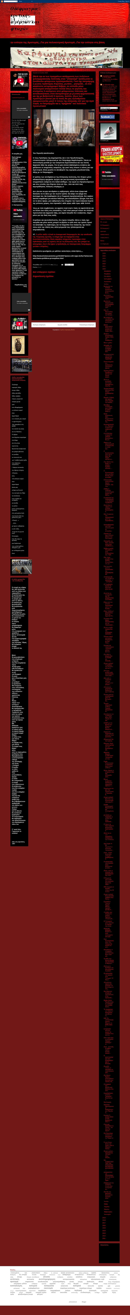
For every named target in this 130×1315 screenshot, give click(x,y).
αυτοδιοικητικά (43, 1281)
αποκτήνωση (112, 1279)
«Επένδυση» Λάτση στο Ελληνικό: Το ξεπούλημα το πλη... (108, 985)
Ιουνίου (106, 1201)
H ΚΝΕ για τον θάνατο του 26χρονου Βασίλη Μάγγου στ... (108, 726)
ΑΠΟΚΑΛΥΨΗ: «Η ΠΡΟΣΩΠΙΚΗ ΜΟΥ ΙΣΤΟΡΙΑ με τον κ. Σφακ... (109, 1176)
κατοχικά (77, 1286)
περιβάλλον (42, 1290)
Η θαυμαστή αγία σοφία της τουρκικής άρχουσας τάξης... (108, 881)
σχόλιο (104, 1292)
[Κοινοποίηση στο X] (69, 265)
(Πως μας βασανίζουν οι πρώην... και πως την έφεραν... (108, 1127)
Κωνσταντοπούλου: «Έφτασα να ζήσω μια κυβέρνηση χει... (109, 428)
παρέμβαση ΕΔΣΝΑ (108, 76)
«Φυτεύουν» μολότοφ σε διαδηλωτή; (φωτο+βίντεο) (109, 689)
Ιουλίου (106, 284)
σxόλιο (12, 1292)
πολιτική (78, 1290)
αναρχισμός (91, 1277)
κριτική (100, 1286)
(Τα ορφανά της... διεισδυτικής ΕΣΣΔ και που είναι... (108, 1087)
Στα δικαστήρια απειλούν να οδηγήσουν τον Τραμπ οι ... (108, 1136)
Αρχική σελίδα (62, 325)
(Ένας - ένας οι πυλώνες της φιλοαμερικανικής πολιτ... (108, 873)
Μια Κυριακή (107, 1102)
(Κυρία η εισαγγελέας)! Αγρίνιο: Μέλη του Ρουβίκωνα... (108, 337)
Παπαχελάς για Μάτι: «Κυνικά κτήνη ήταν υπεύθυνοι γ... (109, 543)
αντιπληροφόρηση (47, 1279)
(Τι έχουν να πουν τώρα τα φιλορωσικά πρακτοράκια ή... (109, 827)
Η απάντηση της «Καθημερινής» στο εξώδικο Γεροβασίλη (109, 500)
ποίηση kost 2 (104, 234)
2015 (104, 1228)
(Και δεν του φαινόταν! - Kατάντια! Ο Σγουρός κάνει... (108, 1195)
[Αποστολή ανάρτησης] (62, 264)
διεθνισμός (90, 1281)
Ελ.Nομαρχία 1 (104, 225)
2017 (104, 1223)
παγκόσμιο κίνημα (85, 1288)
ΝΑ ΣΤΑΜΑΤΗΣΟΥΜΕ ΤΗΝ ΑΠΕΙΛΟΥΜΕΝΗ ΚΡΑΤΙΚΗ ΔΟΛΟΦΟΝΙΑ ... (108, 1164)
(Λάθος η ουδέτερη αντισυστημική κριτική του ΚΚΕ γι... (109, 492)
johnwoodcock (73, 1302)
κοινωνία (91, 1286)
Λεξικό (59, 1274)
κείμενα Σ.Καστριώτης (106, 219)
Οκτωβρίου (107, 276)
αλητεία (46, 1277)
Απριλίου (107, 1206)
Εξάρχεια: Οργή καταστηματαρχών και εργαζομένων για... (109, 747)
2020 (104, 269)
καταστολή (64, 1286)
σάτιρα (21, 1292)
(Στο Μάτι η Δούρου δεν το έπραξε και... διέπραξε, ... (108, 657)
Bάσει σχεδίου (108, 342)
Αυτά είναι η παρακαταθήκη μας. (108, 296)
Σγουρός (112, 1274)
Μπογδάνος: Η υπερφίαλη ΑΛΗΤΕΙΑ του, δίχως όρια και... (109, 953)
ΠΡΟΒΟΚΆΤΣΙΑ (79, 1274)
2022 (104, 263)
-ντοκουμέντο (14, 1273)
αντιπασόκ (30, 1279)
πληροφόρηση (55, 1290)
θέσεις (102, 240)
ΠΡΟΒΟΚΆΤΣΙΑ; (91, 1274)
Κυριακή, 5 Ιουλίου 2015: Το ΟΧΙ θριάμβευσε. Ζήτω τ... (108, 1118)
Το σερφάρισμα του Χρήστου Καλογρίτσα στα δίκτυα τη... (108, 1012)
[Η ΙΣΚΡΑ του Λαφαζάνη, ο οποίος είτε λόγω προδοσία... (108, 818)
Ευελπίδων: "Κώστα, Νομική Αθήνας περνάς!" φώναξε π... (108, 905)
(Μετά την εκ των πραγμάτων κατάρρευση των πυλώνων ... (109, 837)
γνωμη (80, 1281)
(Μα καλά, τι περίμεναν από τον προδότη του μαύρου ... (108, 681)
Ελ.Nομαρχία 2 (104, 228)
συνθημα (97, 1292)
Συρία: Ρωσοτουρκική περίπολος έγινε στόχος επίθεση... (108, 764)
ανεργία (102, 1277)
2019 (104, 1217)
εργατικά (52, 1283)
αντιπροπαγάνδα (68, 1279)
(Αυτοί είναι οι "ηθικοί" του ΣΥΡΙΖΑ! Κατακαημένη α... (108, 508)
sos (26, 1273)
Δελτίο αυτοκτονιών (67, 1273)
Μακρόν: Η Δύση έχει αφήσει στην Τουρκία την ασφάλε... (109, 400)
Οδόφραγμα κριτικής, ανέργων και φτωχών (24, 18)
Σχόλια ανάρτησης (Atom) (67, 329)
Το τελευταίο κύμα (108, 84)
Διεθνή (93, 1273)
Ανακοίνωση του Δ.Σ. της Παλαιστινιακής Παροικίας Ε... (109, 791)
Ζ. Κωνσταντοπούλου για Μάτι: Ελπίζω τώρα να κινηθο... (109, 474)
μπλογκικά (17, 1288)
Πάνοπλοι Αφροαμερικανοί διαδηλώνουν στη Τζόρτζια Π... (109, 1108)
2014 (104, 1230)
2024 (104, 258)
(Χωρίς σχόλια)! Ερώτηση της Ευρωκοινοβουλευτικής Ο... (108, 799)
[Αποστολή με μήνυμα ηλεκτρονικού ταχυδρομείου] (66, 265)
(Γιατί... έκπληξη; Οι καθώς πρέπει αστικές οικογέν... (109, 1050)
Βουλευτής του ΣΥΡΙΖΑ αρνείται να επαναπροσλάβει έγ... (109, 289)
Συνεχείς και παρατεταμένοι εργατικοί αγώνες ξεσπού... (109, 648)
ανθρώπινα (113, 1277)
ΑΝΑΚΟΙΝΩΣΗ (36, 1273)
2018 (104, 1220)
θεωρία (76, 1283)
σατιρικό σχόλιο (41, 1292)
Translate (114, 109)
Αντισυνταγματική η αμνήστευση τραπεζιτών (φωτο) (108, 365)
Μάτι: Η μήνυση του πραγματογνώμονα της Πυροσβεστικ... (109, 518)
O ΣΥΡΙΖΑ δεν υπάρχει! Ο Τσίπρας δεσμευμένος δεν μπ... (108, 436)
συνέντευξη (74, 1292)
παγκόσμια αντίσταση (67, 1288)
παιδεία (98, 1288)
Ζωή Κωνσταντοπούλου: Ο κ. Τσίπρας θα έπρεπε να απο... (109, 943)
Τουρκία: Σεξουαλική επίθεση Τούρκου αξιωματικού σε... (108, 707)
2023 (104, 261)
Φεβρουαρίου (108, 1212)
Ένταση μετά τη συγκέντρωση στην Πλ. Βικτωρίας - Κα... (108, 698)
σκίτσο (53, 1292)
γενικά (71, 1281)
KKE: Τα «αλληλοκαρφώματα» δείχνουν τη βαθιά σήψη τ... (108, 1022)
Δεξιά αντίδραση (83, 1273)
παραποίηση (32, 1290)
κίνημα (95, 1283)
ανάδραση (60, 1277)
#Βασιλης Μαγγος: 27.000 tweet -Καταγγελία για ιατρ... (108, 756)
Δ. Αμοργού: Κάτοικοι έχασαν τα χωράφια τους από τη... (108, 1032)
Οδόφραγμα (66, 1274)
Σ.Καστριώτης (103, 1274)
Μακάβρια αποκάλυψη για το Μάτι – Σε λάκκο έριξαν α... (108, 408)
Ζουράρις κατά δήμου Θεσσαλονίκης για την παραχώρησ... (109, 622)
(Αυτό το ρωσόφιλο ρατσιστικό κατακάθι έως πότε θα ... (108, 383)
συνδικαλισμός (86, 1292)
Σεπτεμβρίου (108, 279)
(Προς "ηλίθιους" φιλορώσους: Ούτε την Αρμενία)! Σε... (109, 613)
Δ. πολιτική (54, 1273)
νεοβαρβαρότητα (33, 1288)
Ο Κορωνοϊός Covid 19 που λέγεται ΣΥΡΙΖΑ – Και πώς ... (108, 483)
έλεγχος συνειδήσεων (33, 1277)
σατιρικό (28, 1292)
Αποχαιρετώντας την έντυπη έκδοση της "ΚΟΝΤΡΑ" (109, 357)
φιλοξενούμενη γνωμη (25, 1294)
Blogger (84, 1302)
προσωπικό (114, 1290)
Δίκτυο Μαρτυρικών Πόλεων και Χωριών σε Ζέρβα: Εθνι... (108, 328)
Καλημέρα (43, 1274)
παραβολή (108, 1288)
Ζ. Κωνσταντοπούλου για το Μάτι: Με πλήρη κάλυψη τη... (109, 455)
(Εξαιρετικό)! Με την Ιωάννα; (108, 740)
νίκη (24, 1288)
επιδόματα (34, 1283)
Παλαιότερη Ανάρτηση (86, 325)
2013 (104, 1233)
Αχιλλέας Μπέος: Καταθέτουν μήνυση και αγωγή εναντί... (109, 374)
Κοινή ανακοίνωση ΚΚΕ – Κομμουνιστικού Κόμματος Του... (108, 418)
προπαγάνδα (104, 1290)
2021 (104, 266)
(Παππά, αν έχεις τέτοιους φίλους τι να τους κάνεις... (108, 536)
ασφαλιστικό (29, 1281)
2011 (104, 1238)
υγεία (12, 1294)
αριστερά (103, 231)
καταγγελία (49, 1286)
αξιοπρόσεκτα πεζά (97, 1279)
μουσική (117, 1286)
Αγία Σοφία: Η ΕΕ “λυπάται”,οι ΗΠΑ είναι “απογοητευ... (108, 847)
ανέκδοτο (69, 1277)
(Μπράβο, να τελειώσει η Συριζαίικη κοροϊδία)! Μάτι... (108, 348)
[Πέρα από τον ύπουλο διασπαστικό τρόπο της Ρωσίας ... (108, 605)
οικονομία (48, 1288)
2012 (104, 1236)
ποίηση (67, 1290)
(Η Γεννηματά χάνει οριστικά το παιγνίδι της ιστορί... (108, 923)
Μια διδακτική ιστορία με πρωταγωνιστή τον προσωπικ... (108, 994)
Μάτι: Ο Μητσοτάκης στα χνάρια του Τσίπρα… (108, 312)
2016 (104, 1225)
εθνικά (39, 267)
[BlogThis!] (67, 265)
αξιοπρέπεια (83, 1279)
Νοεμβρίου (107, 273)
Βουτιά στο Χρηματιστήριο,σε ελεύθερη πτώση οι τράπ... (109, 304)
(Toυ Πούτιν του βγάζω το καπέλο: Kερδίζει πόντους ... (108, 465)
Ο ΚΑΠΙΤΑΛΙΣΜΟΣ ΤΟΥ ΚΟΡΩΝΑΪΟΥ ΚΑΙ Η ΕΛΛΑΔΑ (108, 1059)
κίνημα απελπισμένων (110, 1283)
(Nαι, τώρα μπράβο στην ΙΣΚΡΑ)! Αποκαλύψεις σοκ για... (108, 560)
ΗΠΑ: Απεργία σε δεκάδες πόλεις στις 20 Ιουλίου (109, 889)
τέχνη (114, 1292)
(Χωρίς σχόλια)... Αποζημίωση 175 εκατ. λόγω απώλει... (109, 1154)
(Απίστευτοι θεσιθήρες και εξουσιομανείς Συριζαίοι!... (108, 968)
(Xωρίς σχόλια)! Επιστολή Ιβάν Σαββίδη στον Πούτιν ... (109, 897)
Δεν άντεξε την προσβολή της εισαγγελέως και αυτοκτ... (109, 320)
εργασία (44, 1283)
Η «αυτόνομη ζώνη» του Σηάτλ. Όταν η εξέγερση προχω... (109, 1145)
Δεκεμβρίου (107, 271)
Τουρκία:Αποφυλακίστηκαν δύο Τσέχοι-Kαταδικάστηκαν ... (109, 392)
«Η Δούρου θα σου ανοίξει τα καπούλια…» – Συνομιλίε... (109, 579)
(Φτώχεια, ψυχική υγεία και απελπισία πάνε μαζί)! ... (108, 673)
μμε (109, 1286)
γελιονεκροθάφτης (59, 1281)
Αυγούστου (107, 281)
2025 (104, 256)
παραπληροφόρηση (20, 1290)
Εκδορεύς (13, 1274)
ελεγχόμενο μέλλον (20, 1283)
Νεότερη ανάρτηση (39, 325)
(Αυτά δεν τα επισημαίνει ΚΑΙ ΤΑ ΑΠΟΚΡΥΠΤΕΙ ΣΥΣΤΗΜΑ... (109, 596)
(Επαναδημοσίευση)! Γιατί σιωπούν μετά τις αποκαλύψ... (109, 528)
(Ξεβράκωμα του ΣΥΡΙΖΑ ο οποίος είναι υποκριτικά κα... (109, 1186)
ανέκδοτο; (79, 1277)
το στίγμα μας (104, 244)
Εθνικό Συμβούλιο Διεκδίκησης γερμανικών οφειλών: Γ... (108, 782)
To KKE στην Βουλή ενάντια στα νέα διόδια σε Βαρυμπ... (109, 961)
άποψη (19, 1277)
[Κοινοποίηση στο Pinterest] (73, 265)
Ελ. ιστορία (103, 222)
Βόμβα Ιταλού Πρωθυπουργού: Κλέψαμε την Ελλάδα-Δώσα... (108, 1003)
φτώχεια (40, 1294)
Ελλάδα (34, 1274)
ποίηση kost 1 (104, 237)
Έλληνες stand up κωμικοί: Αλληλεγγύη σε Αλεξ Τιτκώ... (108, 640)
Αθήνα (45, 1273)
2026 (104, 253)
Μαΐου (106, 1204)
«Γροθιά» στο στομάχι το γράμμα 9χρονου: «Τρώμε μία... (108, 915)
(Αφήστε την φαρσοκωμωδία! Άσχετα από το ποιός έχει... (109, 445)
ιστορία (85, 1283)
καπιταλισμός (16, 1286)
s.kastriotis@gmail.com (18, 97)
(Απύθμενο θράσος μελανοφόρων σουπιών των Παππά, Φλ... (108, 1078)
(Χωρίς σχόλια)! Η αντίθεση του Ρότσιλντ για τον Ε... (108, 666)
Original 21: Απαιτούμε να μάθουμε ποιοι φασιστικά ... (109, 734)
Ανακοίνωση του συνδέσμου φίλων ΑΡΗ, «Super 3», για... (109, 717)
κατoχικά (33, 1286)
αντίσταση (14, 1279)
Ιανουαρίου (107, 1214)
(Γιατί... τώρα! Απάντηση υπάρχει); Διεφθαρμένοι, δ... (108, 856)
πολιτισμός (92, 1290)
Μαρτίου (107, 1209)
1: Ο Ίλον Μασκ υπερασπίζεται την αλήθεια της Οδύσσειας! (109, 79)
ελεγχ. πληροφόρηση (114, 1281)
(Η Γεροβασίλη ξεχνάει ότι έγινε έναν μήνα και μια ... (108, 587)
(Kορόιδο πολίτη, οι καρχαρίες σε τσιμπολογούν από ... (109, 1069)
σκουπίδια (63, 1292)
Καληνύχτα (52, 1274)
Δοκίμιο (116, 1273)
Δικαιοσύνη (105, 1273)
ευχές (62, 1283)
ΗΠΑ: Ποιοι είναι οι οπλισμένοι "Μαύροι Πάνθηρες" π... (108, 1041)
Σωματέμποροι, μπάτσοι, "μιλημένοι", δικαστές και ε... (108, 1096)
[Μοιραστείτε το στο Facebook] (71, 265)
